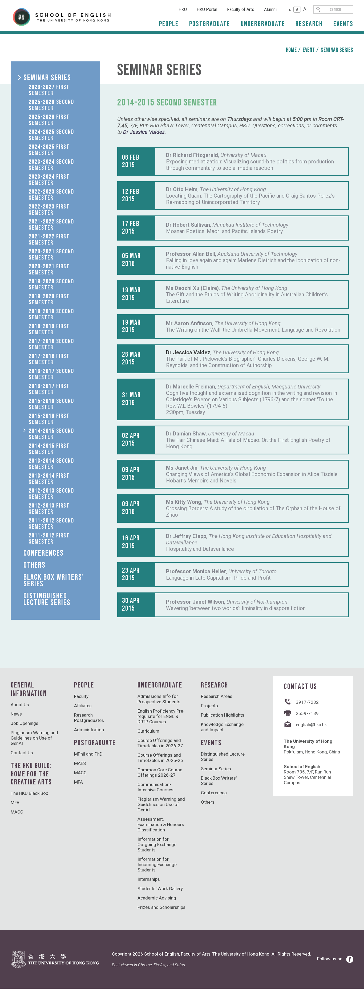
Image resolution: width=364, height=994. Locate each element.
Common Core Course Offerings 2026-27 (159, 772)
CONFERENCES (43, 553)
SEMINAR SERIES (47, 77)
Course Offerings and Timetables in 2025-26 (160, 757)
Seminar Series (337, 50)
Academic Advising (156, 898)
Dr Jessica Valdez (188, 352)
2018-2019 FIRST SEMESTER (49, 329)
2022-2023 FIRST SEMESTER (49, 210)
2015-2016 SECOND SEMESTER (51, 404)
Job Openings (24, 723)
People (169, 24)
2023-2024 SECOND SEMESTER (51, 165)
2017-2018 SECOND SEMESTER (51, 344)
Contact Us (22, 752)
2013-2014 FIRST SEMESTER (49, 479)
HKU (183, 9)
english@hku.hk (311, 724)
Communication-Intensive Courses (155, 787)
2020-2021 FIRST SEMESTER (49, 269)
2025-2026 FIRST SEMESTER (49, 120)
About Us (20, 704)
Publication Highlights (222, 715)
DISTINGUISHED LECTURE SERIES (47, 599)
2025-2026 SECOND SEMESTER (51, 105)
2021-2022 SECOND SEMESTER (51, 224)
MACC (17, 812)
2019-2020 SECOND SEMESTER (51, 284)
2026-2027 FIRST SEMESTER (49, 90)
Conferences (214, 792)
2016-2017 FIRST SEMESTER (49, 389)
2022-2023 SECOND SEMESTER (51, 195)
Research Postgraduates (89, 717)
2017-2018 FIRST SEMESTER (49, 359)
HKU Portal (207, 9)
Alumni (270, 9)
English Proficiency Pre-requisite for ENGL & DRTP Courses (161, 716)
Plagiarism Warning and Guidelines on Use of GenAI (34, 738)
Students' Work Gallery (160, 888)
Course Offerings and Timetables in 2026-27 (160, 743)
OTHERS (34, 565)
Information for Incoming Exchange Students (157, 865)
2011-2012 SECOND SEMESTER (51, 524)
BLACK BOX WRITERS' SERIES (53, 580)
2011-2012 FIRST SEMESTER (49, 538)
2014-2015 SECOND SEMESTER (51, 434)
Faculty (81, 696)
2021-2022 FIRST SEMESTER (49, 239)
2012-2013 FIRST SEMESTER (49, 509)
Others (208, 802)
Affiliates (83, 705)
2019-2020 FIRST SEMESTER (49, 299)
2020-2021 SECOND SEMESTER (51, 254)
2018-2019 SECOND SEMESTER (51, 314)
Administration (89, 729)
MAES (80, 763)
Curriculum (148, 731)
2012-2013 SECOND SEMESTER (51, 494)
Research (309, 24)
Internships (148, 879)
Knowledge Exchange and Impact (222, 727)
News (16, 714)
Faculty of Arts (240, 9)
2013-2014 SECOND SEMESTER (51, 464)
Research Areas (216, 696)
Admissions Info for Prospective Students (158, 699)
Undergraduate (263, 24)
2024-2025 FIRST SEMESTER (49, 150)
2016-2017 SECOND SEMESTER (51, 374)
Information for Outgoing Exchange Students (156, 844)
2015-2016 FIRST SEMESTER (49, 419)
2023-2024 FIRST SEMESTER (49, 180)
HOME (291, 50)
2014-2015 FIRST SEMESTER (49, 449)
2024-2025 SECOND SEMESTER (51, 135)
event (309, 50)
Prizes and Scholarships (161, 907)
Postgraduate (209, 24)
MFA (15, 802)
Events (343, 24)
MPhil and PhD (88, 754)
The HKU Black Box (29, 793)
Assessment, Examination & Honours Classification (160, 824)
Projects (209, 705)
